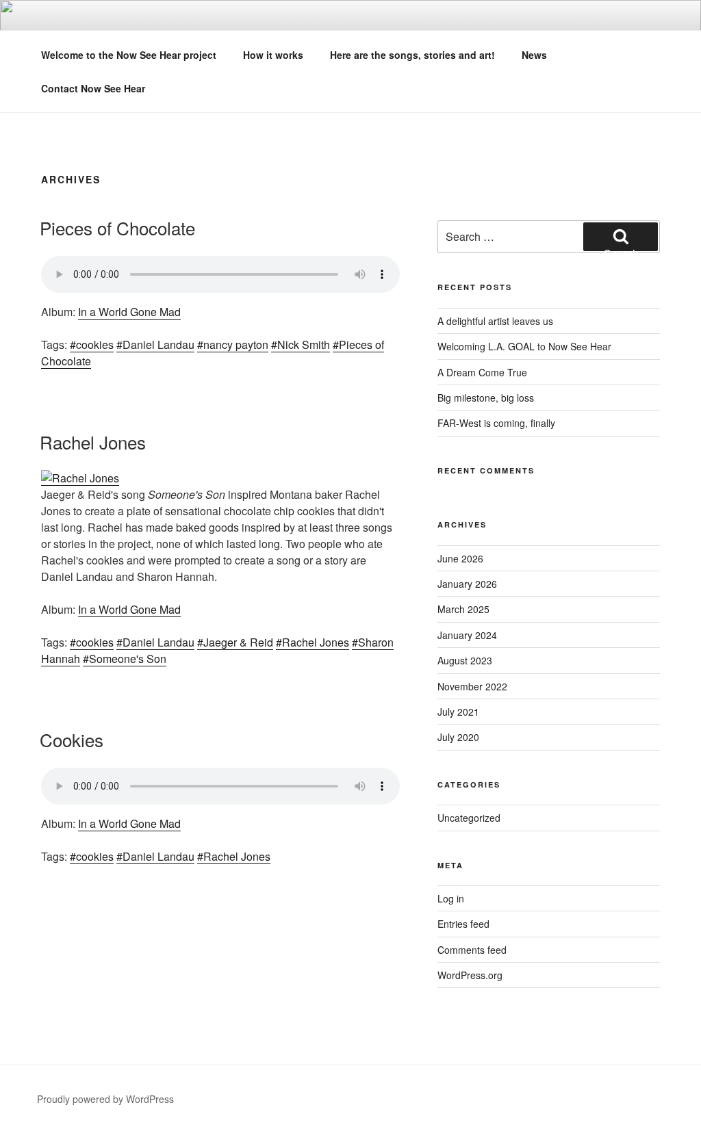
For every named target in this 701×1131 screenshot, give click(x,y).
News (534, 55)
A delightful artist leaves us (495, 321)
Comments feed (472, 950)
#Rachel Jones (312, 642)
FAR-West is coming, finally (496, 423)
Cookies (71, 739)
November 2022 (472, 686)
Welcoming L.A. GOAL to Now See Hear (524, 346)
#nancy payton (232, 344)
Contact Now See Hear (93, 88)
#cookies (92, 344)
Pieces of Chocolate (117, 227)
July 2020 (458, 737)
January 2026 (467, 583)
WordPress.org (469, 975)
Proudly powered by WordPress (105, 1099)
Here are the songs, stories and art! (412, 55)
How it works (273, 55)
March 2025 (463, 609)
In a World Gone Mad (129, 312)
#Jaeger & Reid (235, 642)
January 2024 (467, 635)
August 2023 (464, 660)
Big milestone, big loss (485, 397)
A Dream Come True (482, 372)
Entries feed (463, 924)
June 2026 (460, 558)
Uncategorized (468, 817)
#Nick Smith (300, 344)
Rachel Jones (93, 441)
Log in (450, 898)
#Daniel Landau (155, 344)
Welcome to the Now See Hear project (128, 55)
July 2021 (458, 711)
